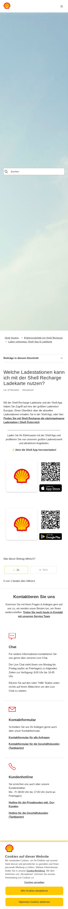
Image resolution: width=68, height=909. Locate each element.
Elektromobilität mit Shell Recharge (43, 338)
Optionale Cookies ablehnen (34, 902)
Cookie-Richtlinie (36, 870)
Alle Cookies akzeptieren (34, 890)
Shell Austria (12, 338)
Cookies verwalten (34, 882)
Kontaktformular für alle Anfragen (29, 737)
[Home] (6, 7)
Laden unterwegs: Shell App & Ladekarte (30, 341)
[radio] (16, 570)
